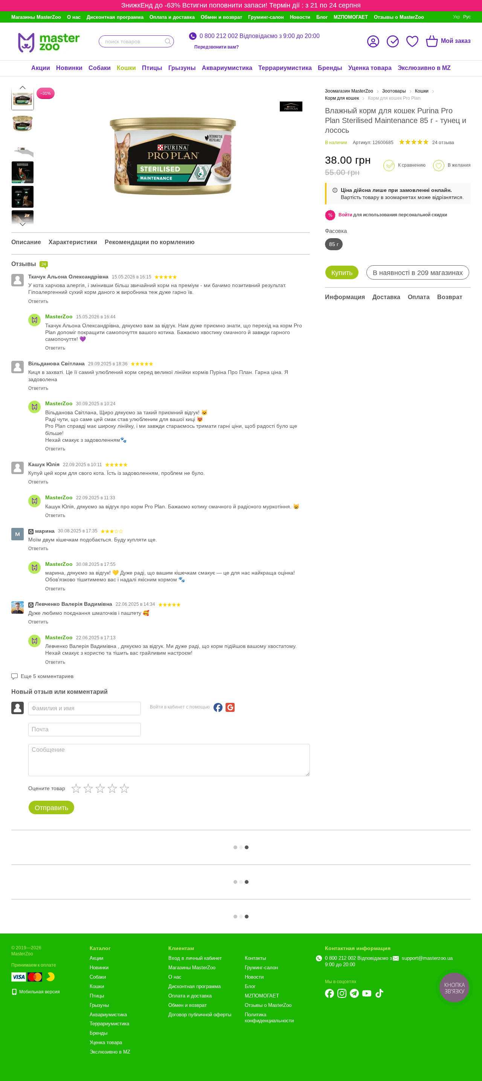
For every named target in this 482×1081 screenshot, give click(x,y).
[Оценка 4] (114, 788)
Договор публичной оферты (199, 1014)
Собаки (99, 68)
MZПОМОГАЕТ (351, 17)
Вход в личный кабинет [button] (195, 958)
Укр (456, 17)
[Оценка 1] (78, 788)
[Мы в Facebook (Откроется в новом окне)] (329, 993)
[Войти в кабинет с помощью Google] (230, 707)
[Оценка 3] (102, 788)
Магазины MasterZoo (36, 17)
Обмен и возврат (221, 17)
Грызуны (182, 68)
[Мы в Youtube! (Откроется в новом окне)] (366, 993)
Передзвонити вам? (216, 47)
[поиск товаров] (168, 41)
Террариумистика (285, 68)
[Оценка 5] (126, 788)
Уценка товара (370, 68)
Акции (40, 68)
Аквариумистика (227, 68)
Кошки (126, 68)
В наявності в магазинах (418, 273)
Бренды (330, 68)
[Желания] (412, 41)
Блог (322, 17)
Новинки (69, 68)
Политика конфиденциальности (269, 1018)
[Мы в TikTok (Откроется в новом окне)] (379, 993)
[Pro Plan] (291, 106)
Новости (300, 17)
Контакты (255, 958)
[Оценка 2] (90, 788)
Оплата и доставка (172, 17)
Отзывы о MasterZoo (399, 17)
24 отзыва (443, 142)
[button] (345, 214)
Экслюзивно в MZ (424, 68)
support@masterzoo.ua (427, 958)
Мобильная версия (39, 991)
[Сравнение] (393, 41)
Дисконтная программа (115, 17)
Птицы (152, 68)
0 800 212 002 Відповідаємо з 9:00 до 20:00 (260, 36)
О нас (74, 17)
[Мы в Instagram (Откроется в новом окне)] (341, 993)
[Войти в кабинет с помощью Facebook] (218, 707)
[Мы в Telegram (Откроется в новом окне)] (354, 993)
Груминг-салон (266, 17)
